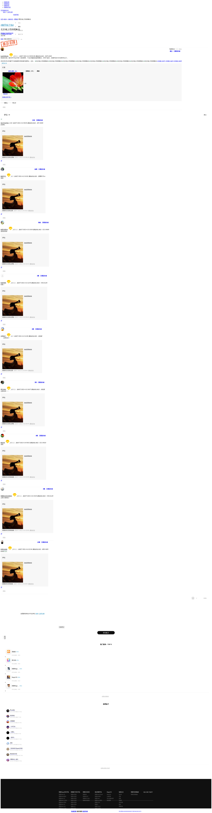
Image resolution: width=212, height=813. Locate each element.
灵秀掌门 (3, 336)
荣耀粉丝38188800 (6, 496)
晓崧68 (5, 94)
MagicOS (109, 794)
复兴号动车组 (5, 123)
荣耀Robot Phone (99, 794)
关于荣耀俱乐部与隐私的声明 (87, 810)
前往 (180, 49)
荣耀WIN (85, 794)
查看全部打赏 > (6, 97)
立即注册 (10, 12)
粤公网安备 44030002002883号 (125, 811)
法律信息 (100, 810)
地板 (39, 222)
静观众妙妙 (4, 549)
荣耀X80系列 (98, 796)
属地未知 (32, 157)
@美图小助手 (161, 61)
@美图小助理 (178, 61)
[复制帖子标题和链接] (7, 33)
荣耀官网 (6, 2)
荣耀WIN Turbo (86, 798)
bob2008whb (4, 56)
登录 (4, 12)
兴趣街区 (10, 19)
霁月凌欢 (3, 389)
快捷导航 (16, 14)
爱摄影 (16, 19)
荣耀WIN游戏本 (86, 800)
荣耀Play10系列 (98, 800)
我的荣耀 (109, 800)
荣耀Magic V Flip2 (63, 800)
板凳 (36, 169)
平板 (120, 796)
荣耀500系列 (74, 796)
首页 (19, 19)
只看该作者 (177, 51)
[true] (21, 39)
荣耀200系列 (74, 802)
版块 (5, 19)
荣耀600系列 (74, 794)
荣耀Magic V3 (62, 804)
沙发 (33, 120)
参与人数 (12, 71)
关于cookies (95, 810)
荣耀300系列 (74, 800)
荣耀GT (96, 804)
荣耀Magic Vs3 (62, 806)
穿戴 (120, 798)
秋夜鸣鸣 (3, 283)
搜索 (2, 39)
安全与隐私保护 (110, 798)
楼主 (171, 51)
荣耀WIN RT (85, 796)
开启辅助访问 (5, 10)
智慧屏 (120, 800)
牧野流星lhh (4, 229)
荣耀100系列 (74, 804)
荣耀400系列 (74, 798)
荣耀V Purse (97, 806)
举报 (4, 107)
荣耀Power (97, 798)
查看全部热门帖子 (105, 768)
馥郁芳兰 (3, 176)
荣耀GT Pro (97, 802)
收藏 (5, 102)
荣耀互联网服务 (134, 794)
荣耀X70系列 (98, 808)
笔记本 (120, 794)
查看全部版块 (105, 696)
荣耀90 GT (73, 806)
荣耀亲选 (6, 5)
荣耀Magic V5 (62, 798)
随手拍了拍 (4, 63)
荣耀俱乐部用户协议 (76, 810)
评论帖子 (106, 633)
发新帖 (205, 598)
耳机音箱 (121, 802)
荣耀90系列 (73, 808)
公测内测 (109, 796)
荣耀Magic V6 (62, 794)
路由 (120, 804)
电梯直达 (172, 49)
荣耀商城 (6, 4)
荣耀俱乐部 (7, 7)
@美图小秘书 (169, 61)
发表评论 (61, 627)
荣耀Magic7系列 (62, 802)
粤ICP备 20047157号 (136, 811)
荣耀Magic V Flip (62, 808)
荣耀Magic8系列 (62, 796)
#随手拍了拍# (7, 25)
